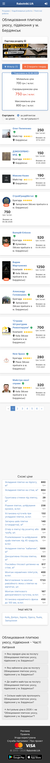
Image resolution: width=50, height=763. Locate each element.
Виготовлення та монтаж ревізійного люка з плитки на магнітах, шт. (21, 583)
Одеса (31, 617)
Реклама (25, 730)
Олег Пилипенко (22, 128)
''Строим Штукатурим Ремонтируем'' (21, 324)
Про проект (36, 741)
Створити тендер (36, 66)
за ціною (10, 118)
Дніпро (14, 617)
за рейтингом (27, 115)
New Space (19, 353)
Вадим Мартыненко (20, 264)
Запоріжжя (11, 620)
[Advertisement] (25, 443)
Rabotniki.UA (25, 3)
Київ (7, 617)
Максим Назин (21, 175)
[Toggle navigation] (4, 3)
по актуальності (30, 118)
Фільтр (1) (12, 66)
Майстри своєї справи (21, 382)
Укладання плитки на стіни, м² (21, 490)
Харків (23, 617)
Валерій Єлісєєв (22, 232)
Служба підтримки (17, 741)
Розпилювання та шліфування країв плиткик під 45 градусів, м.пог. (21, 540)
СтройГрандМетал (23, 196)
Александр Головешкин (19, 293)
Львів (39, 617)
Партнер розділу (13, 41)
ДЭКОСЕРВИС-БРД (21, 153)
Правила (25, 734)
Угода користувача (25, 737)
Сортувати (8, 115)
